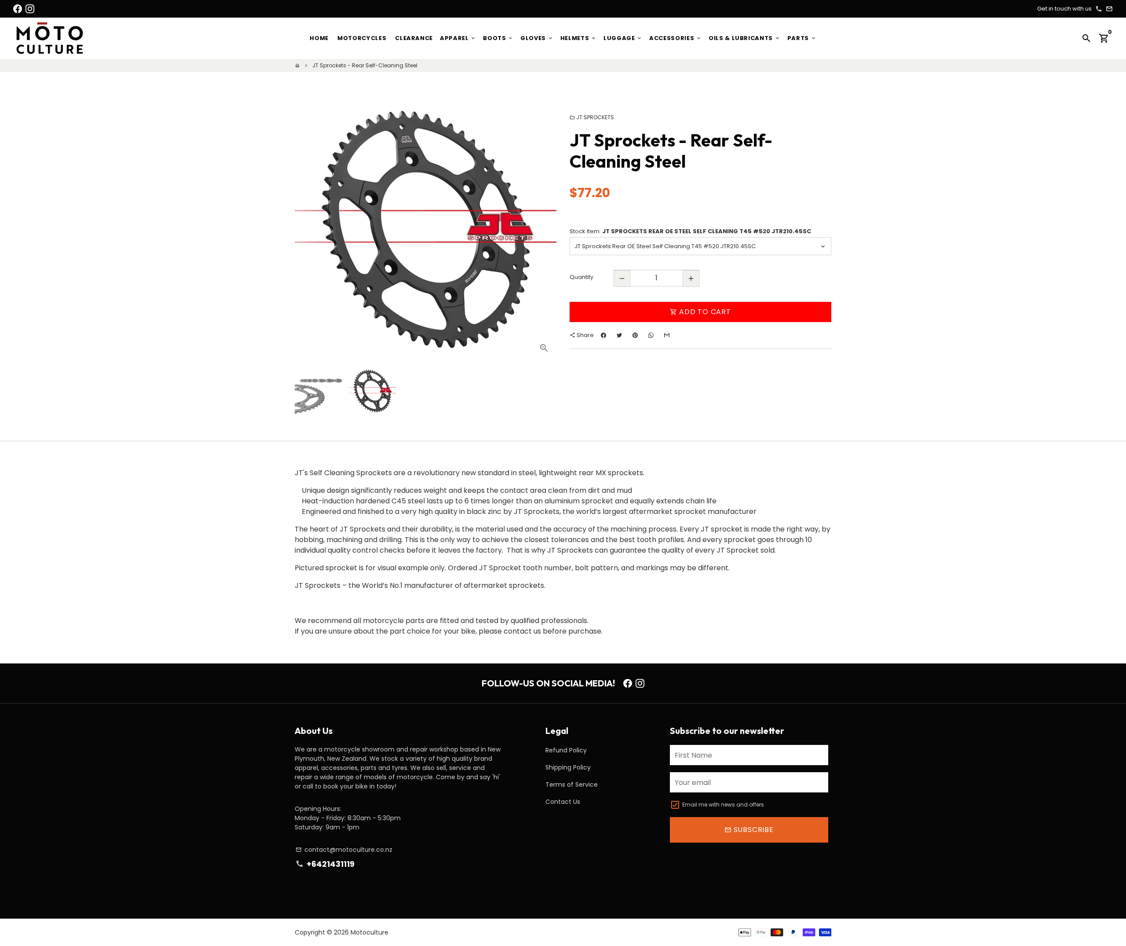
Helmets (578, 38)
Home (319, 38)
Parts (801, 38)
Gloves (536, 38)
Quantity (581, 277)
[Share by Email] (667, 336)
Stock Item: (690, 231)
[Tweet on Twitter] (619, 336)
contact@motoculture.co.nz (344, 849)
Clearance (414, 38)
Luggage (622, 38)
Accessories (675, 38)
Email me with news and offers (723, 804)
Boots (498, 38)
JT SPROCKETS (592, 117)
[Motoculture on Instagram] (30, 9)
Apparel (458, 38)
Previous (306, 229)
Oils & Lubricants (744, 38)
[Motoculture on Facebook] (17, 9)
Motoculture (369, 932)
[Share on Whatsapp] (651, 336)
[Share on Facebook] (603, 336)
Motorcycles (361, 38)
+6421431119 (325, 863)
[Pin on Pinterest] (635, 336)
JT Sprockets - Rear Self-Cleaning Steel (364, 65)
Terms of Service (571, 784)
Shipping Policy (568, 767)
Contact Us (562, 801)
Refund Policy (566, 750)
